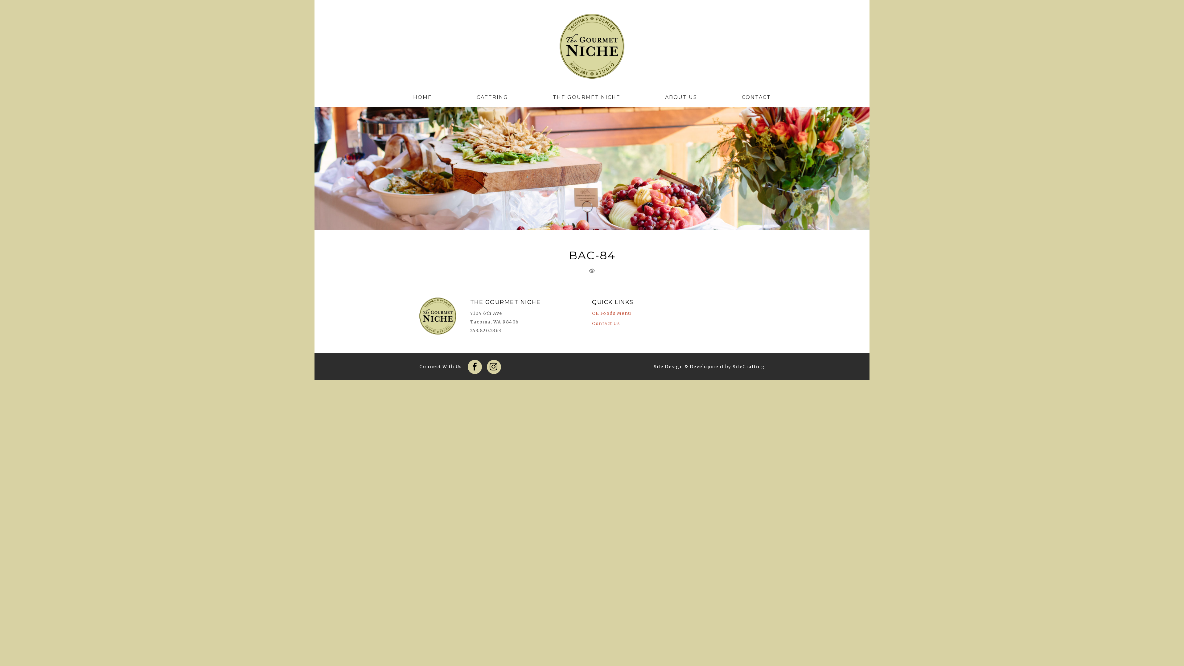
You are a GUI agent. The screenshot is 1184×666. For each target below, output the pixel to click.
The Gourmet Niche (592, 48)
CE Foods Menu (611, 313)
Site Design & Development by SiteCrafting (709, 366)
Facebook (475, 367)
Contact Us (606, 323)
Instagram (494, 367)
